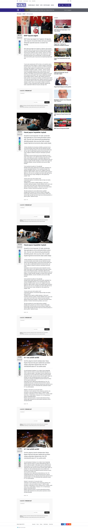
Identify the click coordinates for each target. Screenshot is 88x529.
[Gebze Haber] (21, 5)
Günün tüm (67, 10)
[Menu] (59, 5)
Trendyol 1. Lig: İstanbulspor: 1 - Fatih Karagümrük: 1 (39, 10)
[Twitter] (19, 43)
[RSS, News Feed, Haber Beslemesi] (70, 524)
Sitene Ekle (51, 524)
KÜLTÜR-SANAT (46, 5)
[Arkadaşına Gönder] (19, 49)
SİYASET (37, 5)
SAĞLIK (52, 5)
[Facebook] (19, 41)
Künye (38, 524)
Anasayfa (33, 524)
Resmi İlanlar (31, 5)
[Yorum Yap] (19, 52)
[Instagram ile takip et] (67, 524)
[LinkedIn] (19, 45)
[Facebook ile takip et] (62, 524)
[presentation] (20, 10)
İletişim (41, 524)
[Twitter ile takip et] (65, 524)
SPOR (41, 5)
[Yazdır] (19, 51)
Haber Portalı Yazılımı (22, 527)
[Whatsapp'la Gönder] (19, 47)
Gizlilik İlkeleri (46, 524)
